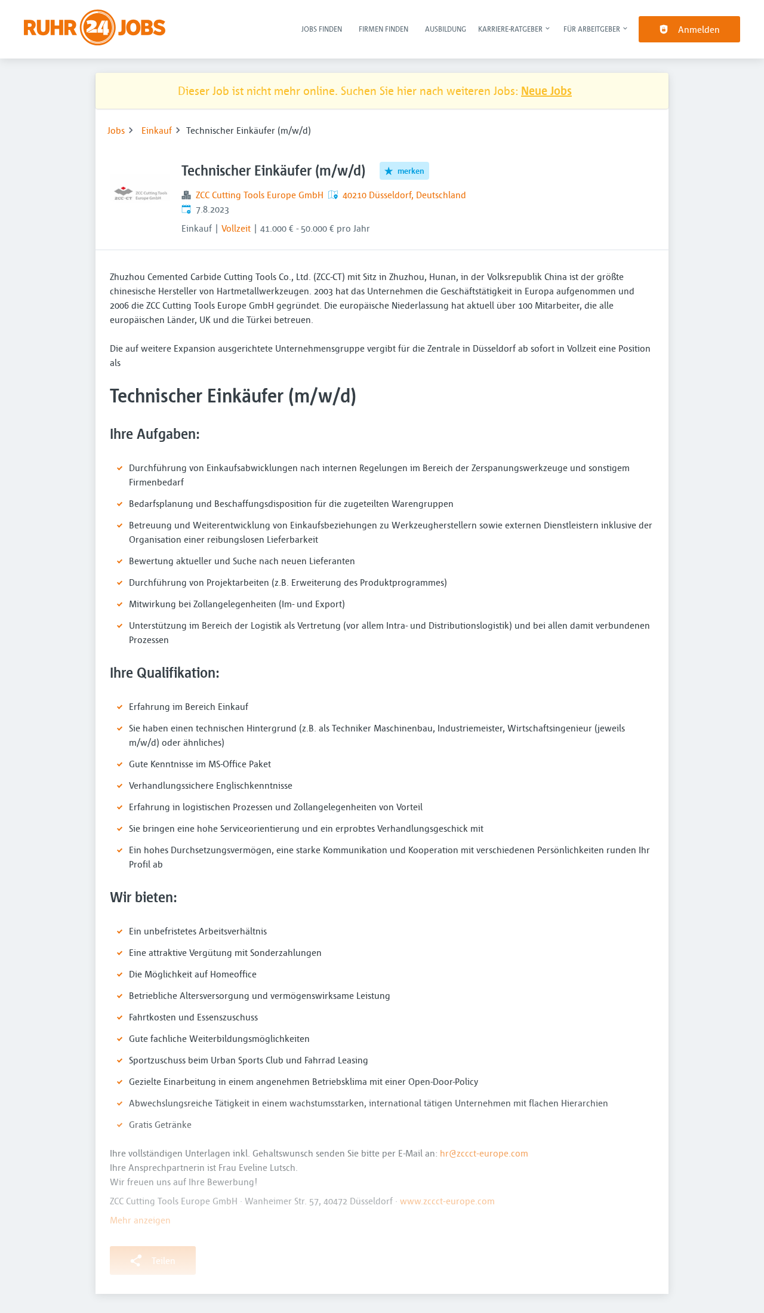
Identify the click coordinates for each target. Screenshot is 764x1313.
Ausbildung (445, 28)
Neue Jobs (546, 90)
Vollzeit (236, 228)
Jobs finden (321, 28)
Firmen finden (383, 28)
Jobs (116, 130)
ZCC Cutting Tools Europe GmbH (260, 195)
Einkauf (156, 130)
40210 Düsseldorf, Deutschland (404, 195)
